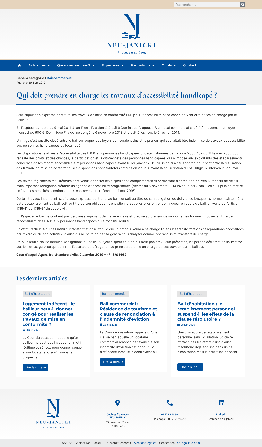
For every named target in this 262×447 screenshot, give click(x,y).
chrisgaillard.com (188, 443)
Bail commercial (59, 78)
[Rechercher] (242, 4)
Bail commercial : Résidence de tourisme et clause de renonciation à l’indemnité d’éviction (128, 311)
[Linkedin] (222, 403)
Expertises (110, 65)
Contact (189, 65)
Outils (167, 65)
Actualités (37, 65)
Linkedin (221, 414)
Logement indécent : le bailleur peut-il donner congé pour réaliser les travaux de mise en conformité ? (49, 314)
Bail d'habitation (37, 294)
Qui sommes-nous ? (73, 65)
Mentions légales (145, 443)
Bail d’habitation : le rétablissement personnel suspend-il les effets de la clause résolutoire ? (206, 311)
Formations (140, 65)
